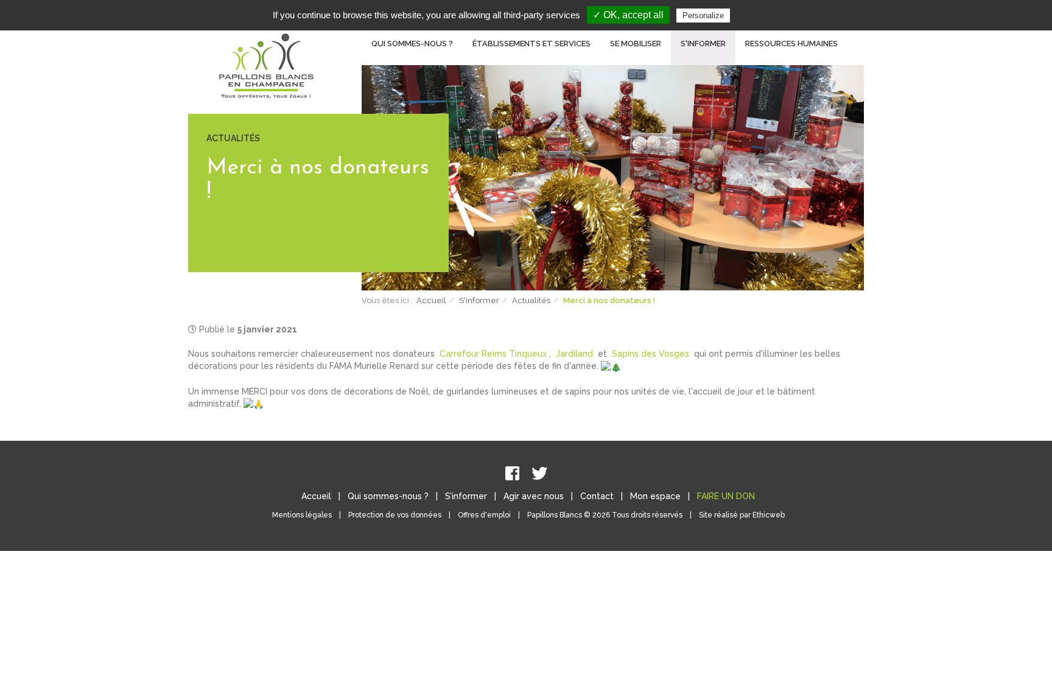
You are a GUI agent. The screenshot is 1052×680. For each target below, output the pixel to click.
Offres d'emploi (484, 515)
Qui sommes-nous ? (388, 496)
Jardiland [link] (574, 354)
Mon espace (655, 496)
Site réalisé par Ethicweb (742, 515)
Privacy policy (762, 15)
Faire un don (726, 496)
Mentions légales (302, 515)
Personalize (703, 15)
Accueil (431, 300)
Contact (597, 496)
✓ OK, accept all (628, 15)
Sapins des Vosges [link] (650, 354)
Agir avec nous (533, 496)
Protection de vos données (394, 515)
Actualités (531, 300)
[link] (493, 354)
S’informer (466, 496)
